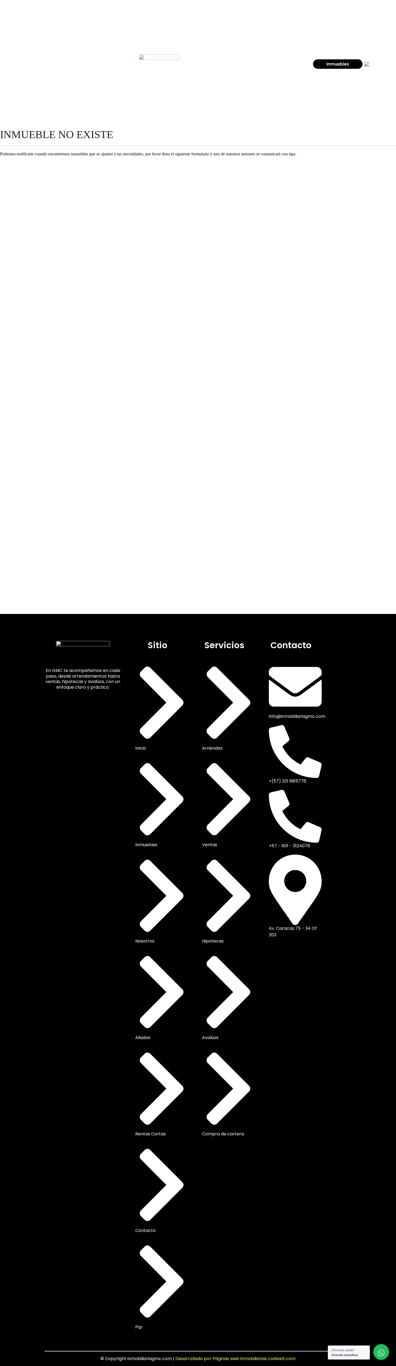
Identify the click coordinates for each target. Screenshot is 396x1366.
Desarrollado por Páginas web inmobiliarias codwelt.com (235, 1358)
